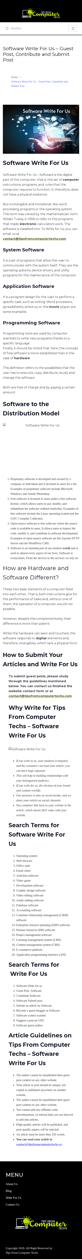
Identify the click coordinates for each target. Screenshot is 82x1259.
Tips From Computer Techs (22, 1252)
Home (14, 77)
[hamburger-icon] (73, 28)
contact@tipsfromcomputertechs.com (40, 696)
